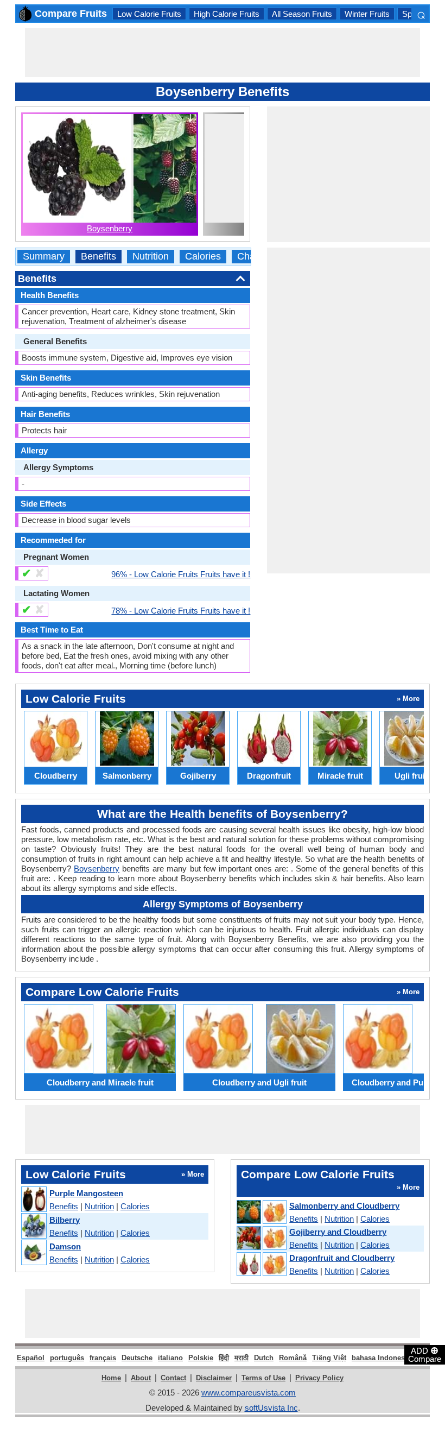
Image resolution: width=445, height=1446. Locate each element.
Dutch (264, 1358)
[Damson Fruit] (33, 1253)
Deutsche (137, 1358)
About (141, 1378)
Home (111, 1378)
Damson (65, 1246)
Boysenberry (109, 228)
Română (293, 1358)
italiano (170, 1358)
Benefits (98, 256)
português (67, 1358)
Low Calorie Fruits (149, 13)
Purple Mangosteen (86, 1193)
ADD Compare (424, 1354)
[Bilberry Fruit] (33, 1226)
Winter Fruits (367, 13)
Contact (173, 1378)
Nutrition (150, 256)
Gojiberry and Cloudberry (337, 1231)
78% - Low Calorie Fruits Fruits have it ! (180, 610)
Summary (44, 256)
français (103, 1358)
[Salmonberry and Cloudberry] (261, 1212)
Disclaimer (214, 1378)
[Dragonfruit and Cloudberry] (261, 1264)
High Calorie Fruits (226, 13)
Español (30, 1358)
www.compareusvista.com (248, 1392)
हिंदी (224, 1358)
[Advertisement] (222, 52)
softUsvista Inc (271, 1407)
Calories (203, 256)
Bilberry (64, 1219)
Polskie (200, 1358)
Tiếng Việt (329, 1358)
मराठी (241, 1358)
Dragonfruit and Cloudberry (342, 1257)
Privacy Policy (319, 1378)
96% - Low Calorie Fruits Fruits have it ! (180, 574)
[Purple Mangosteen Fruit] (33, 1199)
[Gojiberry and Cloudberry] (261, 1238)
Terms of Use (263, 1378)
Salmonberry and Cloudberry (344, 1205)
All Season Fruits (302, 13)
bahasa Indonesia (381, 1358)
